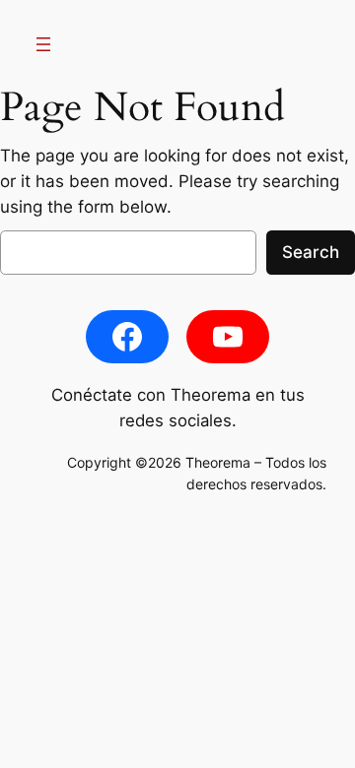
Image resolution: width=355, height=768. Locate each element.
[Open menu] (43, 44)
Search (310, 252)
